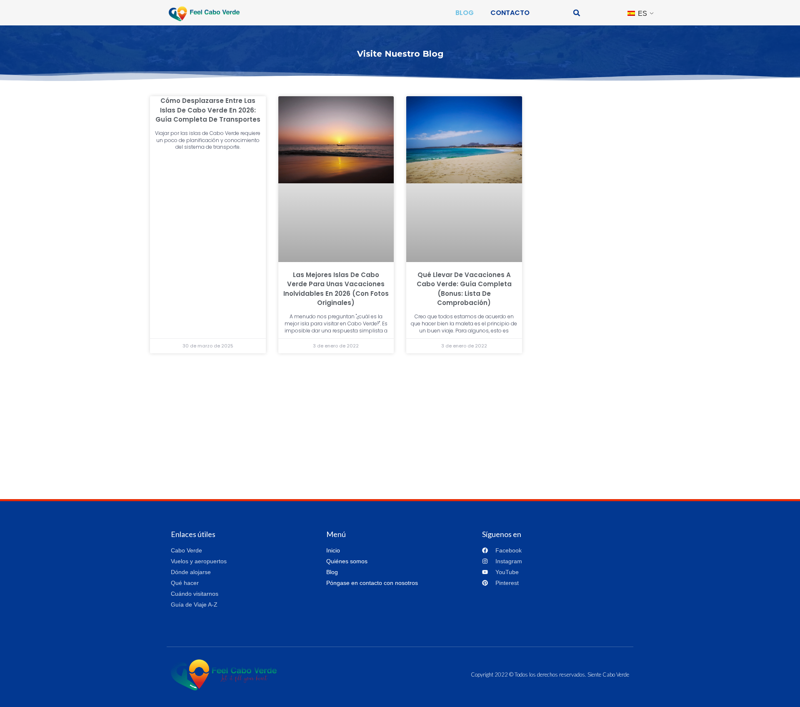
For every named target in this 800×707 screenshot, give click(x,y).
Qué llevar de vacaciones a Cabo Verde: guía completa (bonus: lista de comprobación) (464, 288)
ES (641, 13)
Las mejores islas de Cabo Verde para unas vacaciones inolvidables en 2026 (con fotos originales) (336, 288)
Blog (464, 12)
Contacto (510, 12)
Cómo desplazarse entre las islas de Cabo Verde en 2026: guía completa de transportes (207, 110)
